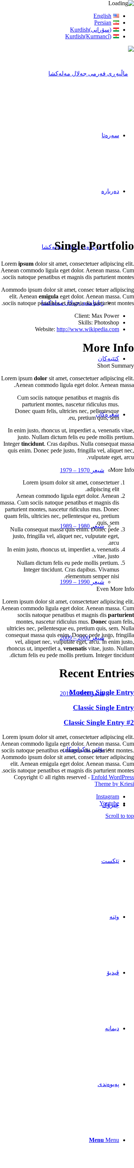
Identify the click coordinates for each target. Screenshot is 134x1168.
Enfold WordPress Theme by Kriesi (112, 780)
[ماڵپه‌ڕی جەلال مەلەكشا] (91, 73)
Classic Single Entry (103, 707)
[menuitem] (59, 16)
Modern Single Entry (101, 692)
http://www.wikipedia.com (88, 329)
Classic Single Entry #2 (99, 722)
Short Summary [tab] (115, 365)
